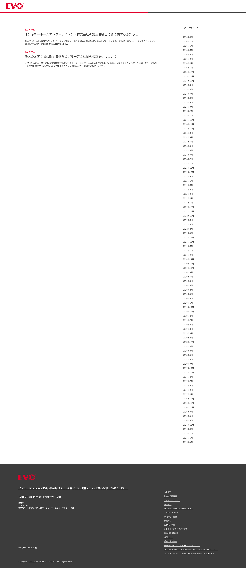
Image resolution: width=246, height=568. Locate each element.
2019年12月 (188, 307)
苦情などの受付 (170, 517)
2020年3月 (188, 294)
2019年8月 (188, 315)
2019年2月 (188, 337)
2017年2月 (188, 394)
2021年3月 (188, 250)
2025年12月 (188, 71)
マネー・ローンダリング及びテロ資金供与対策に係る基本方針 (189, 553)
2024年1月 (188, 163)
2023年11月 (188, 167)
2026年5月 (188, 50)
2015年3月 (188, 442)
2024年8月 (188, 137)
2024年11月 (188, 124)
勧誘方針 (167, 521)
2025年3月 (188, 106)
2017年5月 (188, 385)
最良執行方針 (169, 525)
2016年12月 (188, 398)
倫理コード (168, 537)
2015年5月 (188, 437)
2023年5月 (188, 185)
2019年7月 (188, 320)
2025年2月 (188, 111)
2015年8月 (188, 429)
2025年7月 (188, 93)
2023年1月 (188, 202)
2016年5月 (188, 415)
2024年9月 (188, 132)
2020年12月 (188, 259)
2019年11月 (188, 311)
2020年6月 (188, 280)
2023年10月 (188, 172)
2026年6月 (188, 45)
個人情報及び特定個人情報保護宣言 (178, 508)
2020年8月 (188, 272)
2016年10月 (188, 407)
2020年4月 (188, 289)
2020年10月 (188, 267)
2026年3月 (188, 58)
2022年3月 (188, 233)
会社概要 (167, 492)
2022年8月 (188, 219)
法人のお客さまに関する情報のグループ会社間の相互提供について (191, 549)
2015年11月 (188, 424)
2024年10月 (188, 128)
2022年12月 (188, 206)
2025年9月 (188, 84)
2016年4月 (188, 420)
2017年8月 (188, 376)
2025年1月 (188, 115)
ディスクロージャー (172, 500)
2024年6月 (188, 145)
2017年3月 (188, 389)
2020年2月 (188, 298)
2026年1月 (188, 67)
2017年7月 (188, 381)
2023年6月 (188, 180)
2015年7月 (188, 433)
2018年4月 (188, 359)
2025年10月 (188, 80)
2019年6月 (188, 324)
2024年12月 (188, 119)
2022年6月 (188, 224)
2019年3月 (188, 333)
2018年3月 (188, 363)
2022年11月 (188, 211)
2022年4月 (188, 228)
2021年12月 (188, 237)
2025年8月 (188, 89)
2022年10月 (188, 215)
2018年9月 (188, 346)
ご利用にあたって (171, 512)
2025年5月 (188, 102)
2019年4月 (188, 328)
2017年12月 (188, 368)
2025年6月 (188, 98)
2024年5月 (188, 150)
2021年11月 (188, 241)
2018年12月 (188, 341)
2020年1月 (188, 302)
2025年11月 (188, 76)
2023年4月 (188, 189)
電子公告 (167, 504)
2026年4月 (188, 54)
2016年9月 (188, 411)
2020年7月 (188, 276)
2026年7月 (188, 41)
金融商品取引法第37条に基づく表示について (182, 545)
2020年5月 (188, 285)
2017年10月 (188, 372)
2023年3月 (188, 193)
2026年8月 (188, 37)
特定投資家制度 (170, 541)
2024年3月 (188, 154)
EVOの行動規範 (170, 496)
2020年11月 (188, 263)
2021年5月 (188, 246)
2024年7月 (188, 141)
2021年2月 (188, 254)
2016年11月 (188, 402)
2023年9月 (188, 176)
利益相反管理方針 (171, 533)
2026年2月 (188, 63)
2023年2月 (188, 198)
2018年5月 (188, 355)
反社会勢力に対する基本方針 (176, 529)
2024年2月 (188, 159)
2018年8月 (188, 350)
